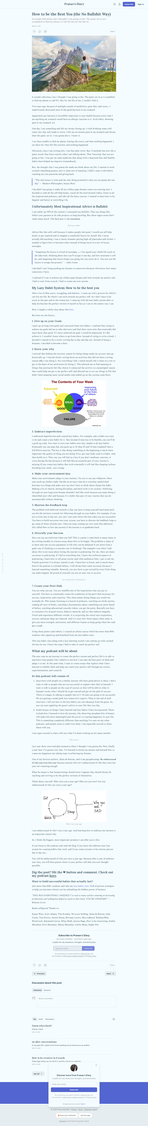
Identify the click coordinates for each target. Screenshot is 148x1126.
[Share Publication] (119, 4)
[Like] (34, 31)
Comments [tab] (37, 990)
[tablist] (42, 990)
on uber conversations (44, 1041)
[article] (74, 1030)
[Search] (114, 4)
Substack (62, 1121)
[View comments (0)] (39, 31)
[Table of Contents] (2, 563)
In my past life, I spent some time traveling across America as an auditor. (61, 1045)
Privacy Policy (91, 1097)
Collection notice (90, 1109)
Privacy (74, 1109)
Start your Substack (68, 1115)
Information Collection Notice (73, 1097)
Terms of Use (85, 1095)
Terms (80, 1109)
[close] (96, 1065)
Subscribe (129, 4)
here (71, 309)
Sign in (141, 4)
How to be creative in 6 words (48, 1057)
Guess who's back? (42, 1025)
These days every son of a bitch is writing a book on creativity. (56, 1061)
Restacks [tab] (47, 990)
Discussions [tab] (49, 1019)
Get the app (85, 1115)
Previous (41, 973)
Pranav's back (37, 1029)
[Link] (29, 206)
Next (109, 973)
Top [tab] (34, 1019)
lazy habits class (81, 886)
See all (36, 1074)
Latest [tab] (40, 1019)
